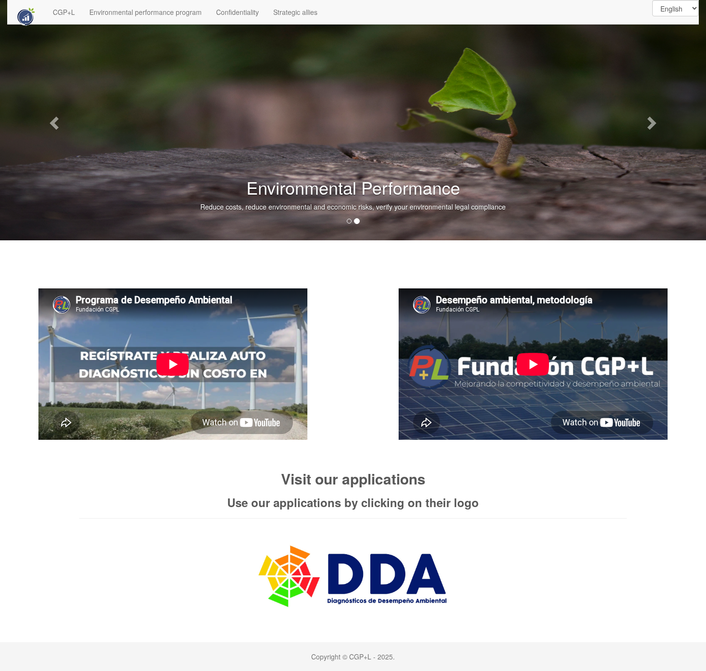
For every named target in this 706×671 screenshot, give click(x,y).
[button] (53, 120)
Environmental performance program (145, 12)
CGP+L (64, 12)
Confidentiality (237, 12)
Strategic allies (295, 12)
